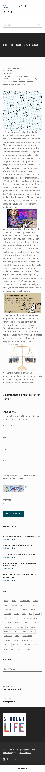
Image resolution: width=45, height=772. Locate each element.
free (30, 614)
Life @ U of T (23, 6)
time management (28, 640)
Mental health (9, 627)
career (22, 605)
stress (11, 84)
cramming (25, 79)
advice (6, 601)
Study (25, 76)
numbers (22, 81)
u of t (6, 649)
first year (7, 614)
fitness (16, 614)
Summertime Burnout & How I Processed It (22, 536)
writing (27, 649)
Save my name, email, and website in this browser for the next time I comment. (19, 477)
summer (16, 640)
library (26, 623)
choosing (16, 79)
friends (37, 614)
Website (6, 461)
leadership (8, 623)
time (23, 84)
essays (17, 609)
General (19, 76)
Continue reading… (9, 539)
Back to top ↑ (25, 753)
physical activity (32, 627)
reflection (7, 631)
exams (24, 609)
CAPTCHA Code (8, 501)
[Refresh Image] (26, 486)
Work (19, 649)
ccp (29, 605)
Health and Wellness (30, 618)
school (17, 631)
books (6, 605)
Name (5, 438)
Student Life (8, 636)
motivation (20, 627)
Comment (7, 426)
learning (18, 623)
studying (7, 640)
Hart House (8, 618)
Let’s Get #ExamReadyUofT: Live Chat (19, 554)
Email (5, 449)
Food (24, 614)
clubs (35, 605)
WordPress (7, 753)
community (8, 609)
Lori (14, 71)
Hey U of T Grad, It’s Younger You (18, 545)
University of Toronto (31, 644)
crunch (33, 79)
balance (35, 601)
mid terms (13, 81)
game (5, 81)
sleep (5, 84)
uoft (12, 649)
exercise (33, 609)
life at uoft (36, 623)
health (17, 618)
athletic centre (25, 601)
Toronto (7, 644)
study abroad (27, 636)
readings (30, 81)
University (16, 644)
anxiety (14, 601)
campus (14, 605)
